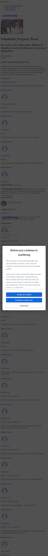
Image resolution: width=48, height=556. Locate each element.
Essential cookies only (24, 300)
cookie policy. (19, 287)
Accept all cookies (24, 294)
